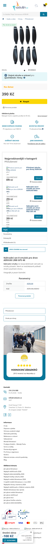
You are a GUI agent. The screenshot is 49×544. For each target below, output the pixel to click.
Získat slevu (24, 273)
